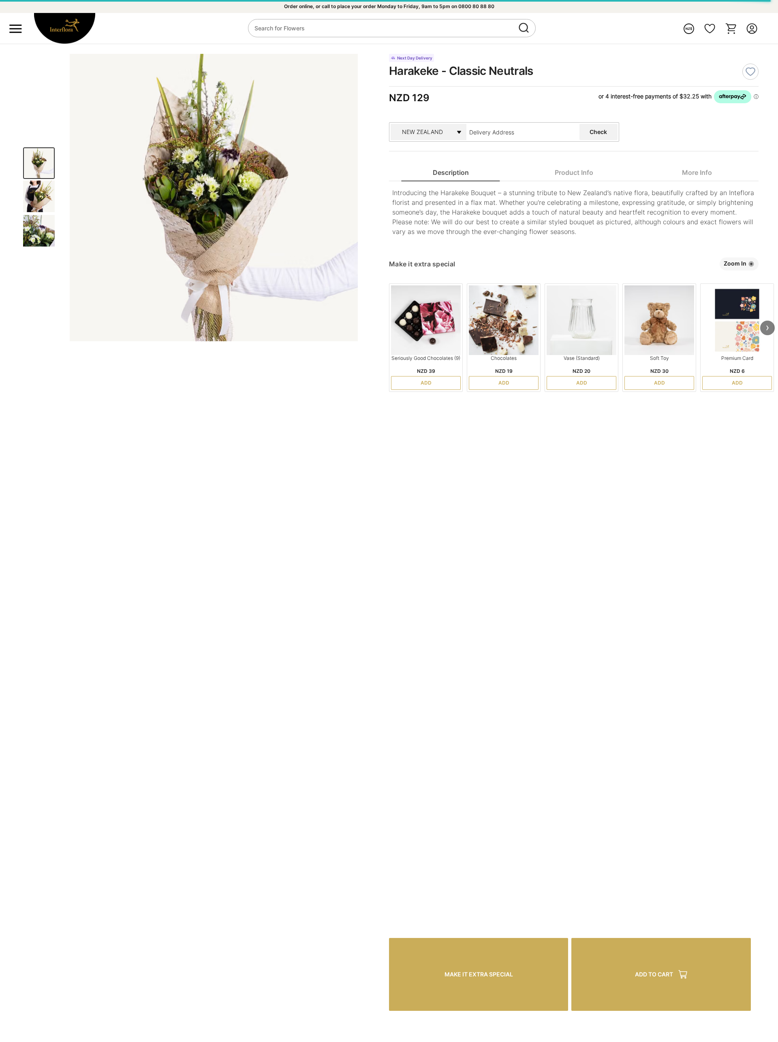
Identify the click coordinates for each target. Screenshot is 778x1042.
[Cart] (731, 28)
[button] (767, 328)
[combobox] (513, 132)
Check (598, 131)
